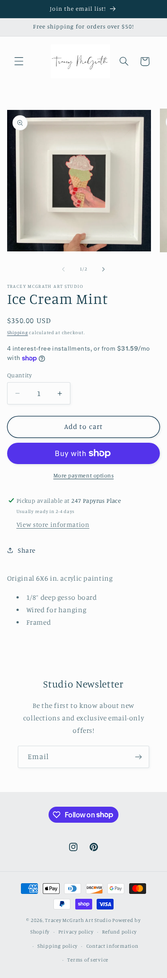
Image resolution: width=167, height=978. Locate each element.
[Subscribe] (138, 757)
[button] (18, 61)
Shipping (17, 332)
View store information (53, 524)
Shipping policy (57, 946)
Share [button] (27, 550)
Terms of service (87, 960)
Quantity (19, 375)
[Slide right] (104, 269)
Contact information (112, 946)
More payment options (83, 475)
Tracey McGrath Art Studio (78, 920)
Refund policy (119, 932)
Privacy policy (76, 932)
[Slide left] (63, 269)
